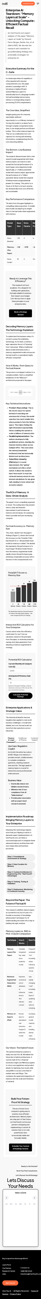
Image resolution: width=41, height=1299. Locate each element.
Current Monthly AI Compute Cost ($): (20, 665)
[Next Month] (34, 1198)
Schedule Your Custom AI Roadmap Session (20, 1147)
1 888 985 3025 (26, 1271)
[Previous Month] (6, 1198)
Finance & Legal (11, 739)
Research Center (8, 1271)
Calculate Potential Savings (20, 696)
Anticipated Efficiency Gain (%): (19, 677)
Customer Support (34, 739)
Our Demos (6, 1268)
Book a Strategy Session (20, 313)
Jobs (4, 1274)
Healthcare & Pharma (23, 739)
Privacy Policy (15, 1294)
